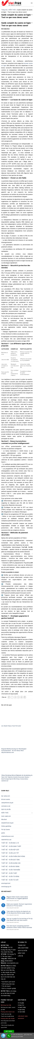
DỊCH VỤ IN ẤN (5, 809)
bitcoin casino (5, 799)
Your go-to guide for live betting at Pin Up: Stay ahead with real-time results (20, 919)
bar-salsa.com (5, 796)
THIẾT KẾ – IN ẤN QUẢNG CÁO (10, 863)
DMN (21, 1036)
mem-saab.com (6, 816)
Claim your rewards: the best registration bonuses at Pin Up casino (19, 905)
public (3, 833)
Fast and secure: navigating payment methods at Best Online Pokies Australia (19, 926)
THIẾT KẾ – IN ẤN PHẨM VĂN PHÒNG (13, 856)
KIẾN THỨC (12, 10)
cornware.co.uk (5, 806)
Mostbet (4, 819)
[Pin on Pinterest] (21, 697)
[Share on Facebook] (12, 697)
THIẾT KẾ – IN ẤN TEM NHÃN (10, 870)
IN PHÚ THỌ (5, 966)
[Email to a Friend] (18, 697)
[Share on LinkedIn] (24, 697)
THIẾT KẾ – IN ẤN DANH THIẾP (11, 846)
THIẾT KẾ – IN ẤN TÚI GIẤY (9, 880)
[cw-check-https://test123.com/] (17, 715)
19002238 (10, 958)
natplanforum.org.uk (7, 823)
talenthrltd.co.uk (6, 839)
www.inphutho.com (12, 963)
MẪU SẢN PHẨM (23, 948)
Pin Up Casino (5, 829)
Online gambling (6, 826)
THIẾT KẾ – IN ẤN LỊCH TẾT (10, 853)
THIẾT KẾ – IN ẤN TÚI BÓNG (10, 876)
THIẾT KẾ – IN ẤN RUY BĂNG (10, 866)
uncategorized (5, 883)
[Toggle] (32, 813)
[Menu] (32, 3)
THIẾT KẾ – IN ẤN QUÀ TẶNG (10, 860)
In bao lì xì (21, 1005)
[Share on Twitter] (15, 697)
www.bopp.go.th (6, 886)
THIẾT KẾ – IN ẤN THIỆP (9, 873)
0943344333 (9, 961)
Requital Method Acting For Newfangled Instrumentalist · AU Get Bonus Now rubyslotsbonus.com (13, 750)
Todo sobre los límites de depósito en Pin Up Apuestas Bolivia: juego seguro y (19, 912)
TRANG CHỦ (21, 945)
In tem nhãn (21, 1012)
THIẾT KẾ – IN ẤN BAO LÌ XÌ (10, 843)
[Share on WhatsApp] (8, 697)
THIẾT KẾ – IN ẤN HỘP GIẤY (10, 849)
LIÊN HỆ (20, 956)
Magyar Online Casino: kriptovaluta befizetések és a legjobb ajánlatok (17, 897)
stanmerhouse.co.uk (7, 836)
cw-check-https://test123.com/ (11, 726)
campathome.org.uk (7, 802)
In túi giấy (21, 1003)
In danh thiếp (22, 1007)
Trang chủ (4, 10)
